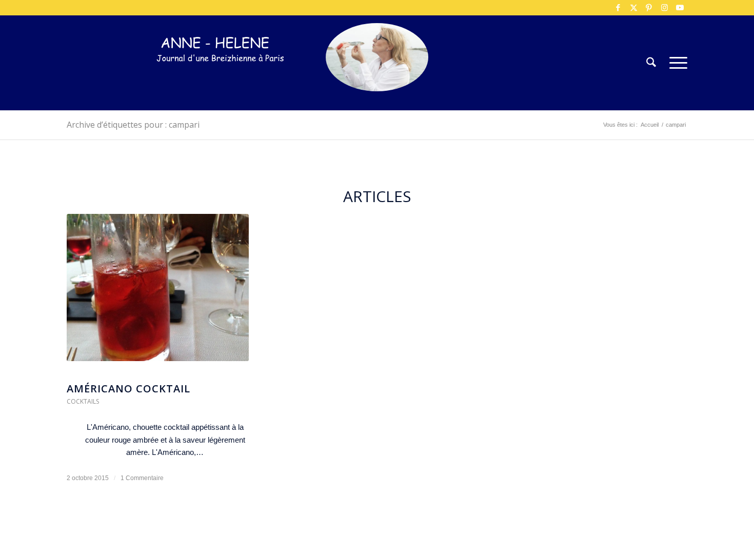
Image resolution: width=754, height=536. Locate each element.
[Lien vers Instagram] (664, 7)
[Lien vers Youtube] (679, 7)
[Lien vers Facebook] (618, 7)
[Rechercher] (651, 62)
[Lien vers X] (633, 7)
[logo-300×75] (220, 78)
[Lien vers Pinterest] (649, 7)
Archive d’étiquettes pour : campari (133, 124)
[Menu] (675, 62)
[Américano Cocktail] (158, 292)
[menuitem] (651, 62)
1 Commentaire (142, 478)
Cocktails (83, 401)
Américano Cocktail (128, 388)
